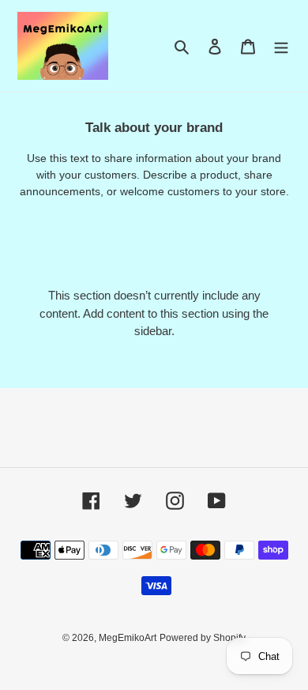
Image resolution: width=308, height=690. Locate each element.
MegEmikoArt (127, 637)
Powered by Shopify (203, 637)
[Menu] (281, 46)
